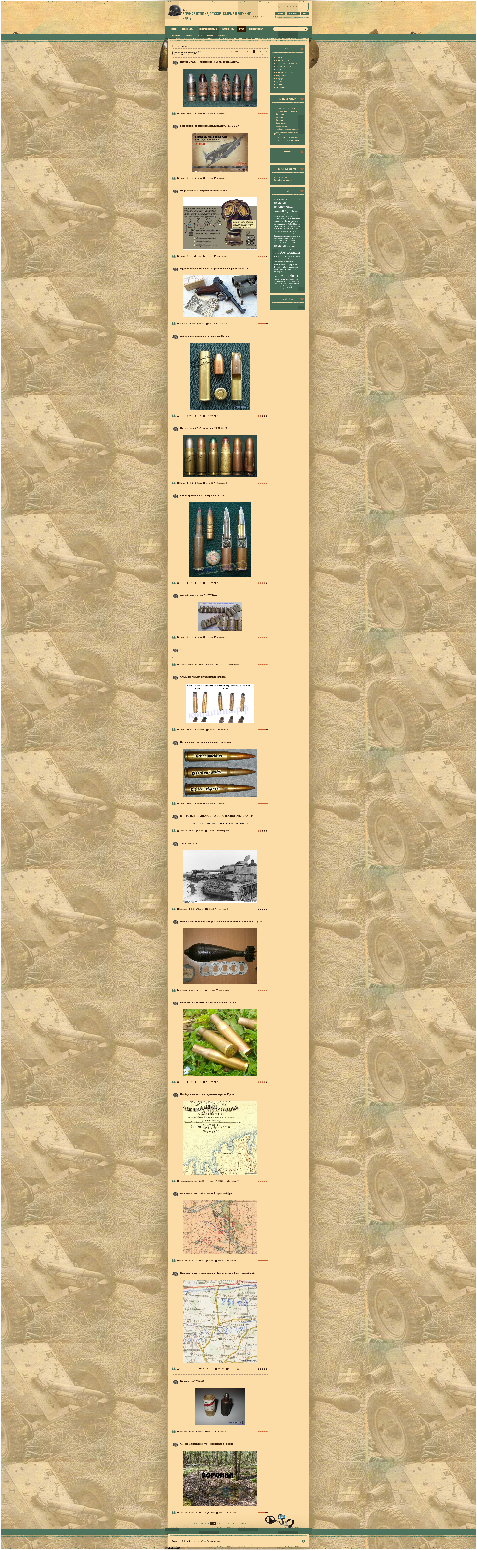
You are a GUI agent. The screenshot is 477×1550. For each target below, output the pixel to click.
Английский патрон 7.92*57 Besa (198, 595)
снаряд (291, 207)
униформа (285, 267)
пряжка (276, 226)
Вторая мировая (288, 261)
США (288, 283)
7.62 (286, 216)
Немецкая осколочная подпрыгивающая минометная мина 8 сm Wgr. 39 (221, 921)
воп (275, 221)
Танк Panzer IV (188, 843)
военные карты (280, 288)
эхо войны (289, 275)
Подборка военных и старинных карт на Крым (207, 1094)
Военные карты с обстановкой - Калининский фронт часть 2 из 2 (217, 1272)
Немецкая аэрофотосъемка (287, 137)
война (298, 224)
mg (291, 243)
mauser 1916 (294, 240)
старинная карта (279, 231)
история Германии (279, 281)
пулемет (276, 286)
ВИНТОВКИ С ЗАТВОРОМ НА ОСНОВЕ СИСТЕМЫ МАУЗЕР (216, 815)
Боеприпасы (183, 909)
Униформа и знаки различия (188, 664)
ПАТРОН (289, 288)
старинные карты (286, 236)
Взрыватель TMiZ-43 (192, 1381)
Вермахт (277, 267)
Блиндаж (290, 221)
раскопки (287, 214)
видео (295, 236)
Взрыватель (280, 221)
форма (276, 224)
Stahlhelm (278, 240)
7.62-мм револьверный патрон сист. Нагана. (205, 335)
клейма (290, 216)
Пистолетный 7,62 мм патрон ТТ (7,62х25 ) (204, 428)
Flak (289, 240)
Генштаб (290, 259)
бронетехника (294, 283)
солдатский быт (290, 226)
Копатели (282, 226)
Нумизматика (281, 126)
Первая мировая (293, 267)
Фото (283, 218)
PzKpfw (276, 200)
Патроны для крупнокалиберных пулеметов (205, 742)
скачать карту (288, 234)
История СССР (293, 279)
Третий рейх (278, 243)
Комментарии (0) (222, 113)
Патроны (182, 113)
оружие (293, 264)
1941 (298, 236)
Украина (284, 240)
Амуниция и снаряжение (286, 108)
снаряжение (280, 264)
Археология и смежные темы (188, 1512)
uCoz (203, 1541)
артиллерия (278, 283)
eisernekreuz (200, 729)
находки (280, 246)
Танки (284, 283)
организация (278, 211)
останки (293, 269)
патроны (288, 211)
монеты (291, 256)
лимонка (276, 253)
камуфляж (277, 216)
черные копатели (281, 279)
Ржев (275, 238)
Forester (199, 113)
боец (298, 218)
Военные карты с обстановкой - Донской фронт (207, 1193)
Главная (280, 13)
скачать (292, 231)
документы (287, 272)
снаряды (297, 256)
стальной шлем (280, 249)
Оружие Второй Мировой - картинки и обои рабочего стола (214, 268)
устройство (291, 238)
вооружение (281, 256)
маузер (297, 211)
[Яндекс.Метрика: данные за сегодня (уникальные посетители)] (213, 1541)
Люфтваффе (292, 224)
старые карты (279, 234)
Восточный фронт (291, 218)
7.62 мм (288, 281)
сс (297, 221)
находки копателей (281, 205)
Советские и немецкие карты (188, 1181)
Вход (304, 13)
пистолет (298, 281)
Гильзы (298, 226)
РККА (288, 286)
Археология (291, 246)
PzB (298, 200)
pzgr (275, 259)
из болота (285, 238)
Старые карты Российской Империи (286, 133)
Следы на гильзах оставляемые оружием (203, 676)
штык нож (294, 200)
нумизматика (278, 261)
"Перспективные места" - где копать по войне (206, 1443)
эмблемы (293, 214)
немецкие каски (291, 249)
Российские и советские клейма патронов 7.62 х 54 (209, 1002)
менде (286, 231)
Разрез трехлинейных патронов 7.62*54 (202, 495)
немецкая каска (280, 269)
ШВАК (294, 243)
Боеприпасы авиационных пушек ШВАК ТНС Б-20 (209, 125)
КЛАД (282, 216)
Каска (289, 269)
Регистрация (293, 13)
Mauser (287, 243)
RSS (296, 7)
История (182, 256)
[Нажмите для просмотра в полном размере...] (220, 106)
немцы (280, 238)
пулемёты (282, 286)
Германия (293, 286)
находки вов (279, 214)
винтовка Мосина (282, 259)
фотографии (278, 218)
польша (293, 281)
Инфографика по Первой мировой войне (203, 190)
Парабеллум (286, 200)
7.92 (283, 243)
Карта (294, 216)
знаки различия (282, 224)
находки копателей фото (284, 228)
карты (296, 228)
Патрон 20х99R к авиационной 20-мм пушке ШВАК (209, 61)
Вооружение (183, 323)
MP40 (281, 200)
